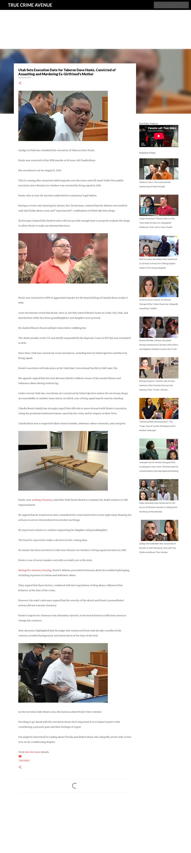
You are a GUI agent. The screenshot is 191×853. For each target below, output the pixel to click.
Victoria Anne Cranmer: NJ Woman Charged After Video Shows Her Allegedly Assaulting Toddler (158, 304)
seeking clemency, (42, 499)
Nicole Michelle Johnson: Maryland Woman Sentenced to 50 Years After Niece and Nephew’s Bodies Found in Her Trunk (158, 344)
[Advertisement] (95, 19)
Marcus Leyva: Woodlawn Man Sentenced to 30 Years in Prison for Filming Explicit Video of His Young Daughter (158, 263)
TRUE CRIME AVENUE (30, 5)
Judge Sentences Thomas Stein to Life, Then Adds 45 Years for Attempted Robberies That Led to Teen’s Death (157, 222)
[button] (20, 83)
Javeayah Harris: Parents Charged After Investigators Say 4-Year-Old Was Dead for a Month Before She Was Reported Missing (158, 466)
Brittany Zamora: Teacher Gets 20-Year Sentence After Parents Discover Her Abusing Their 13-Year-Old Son (157, 385)
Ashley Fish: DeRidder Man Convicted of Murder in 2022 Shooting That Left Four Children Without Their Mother (157, 548)
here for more (33, 752)
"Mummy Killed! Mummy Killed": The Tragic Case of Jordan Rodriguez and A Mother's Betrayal (157, 426)
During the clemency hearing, (35, 570)
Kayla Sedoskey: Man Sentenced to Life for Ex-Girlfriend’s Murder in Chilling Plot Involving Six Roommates (158, 507)
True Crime (24, 760)
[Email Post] (20, 757)
